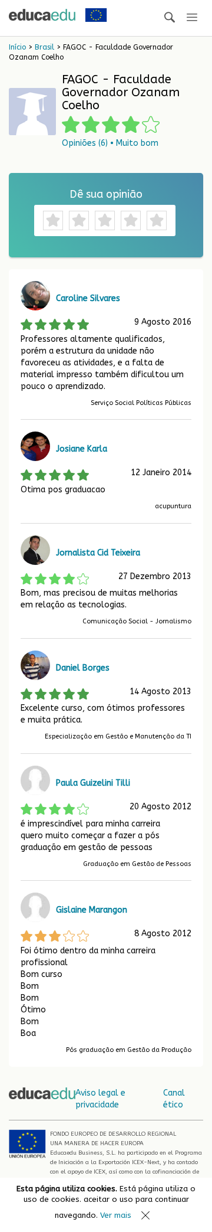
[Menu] (192, 18)
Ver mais (115, 1215)
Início (17, 47)
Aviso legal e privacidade (100, 1099)
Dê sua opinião (106, 194)
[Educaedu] (42, 15)
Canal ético (174, 1099)
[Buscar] (169, 18)
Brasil (44, 47)
